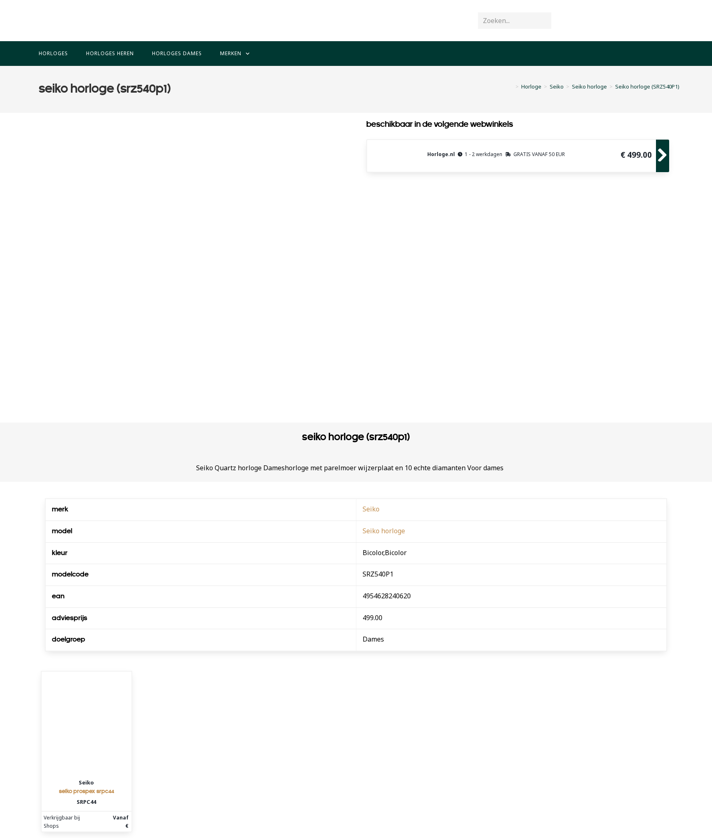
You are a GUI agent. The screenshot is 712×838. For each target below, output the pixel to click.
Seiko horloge (384, 530)
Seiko (371, 509)
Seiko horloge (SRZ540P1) (647, 86)
